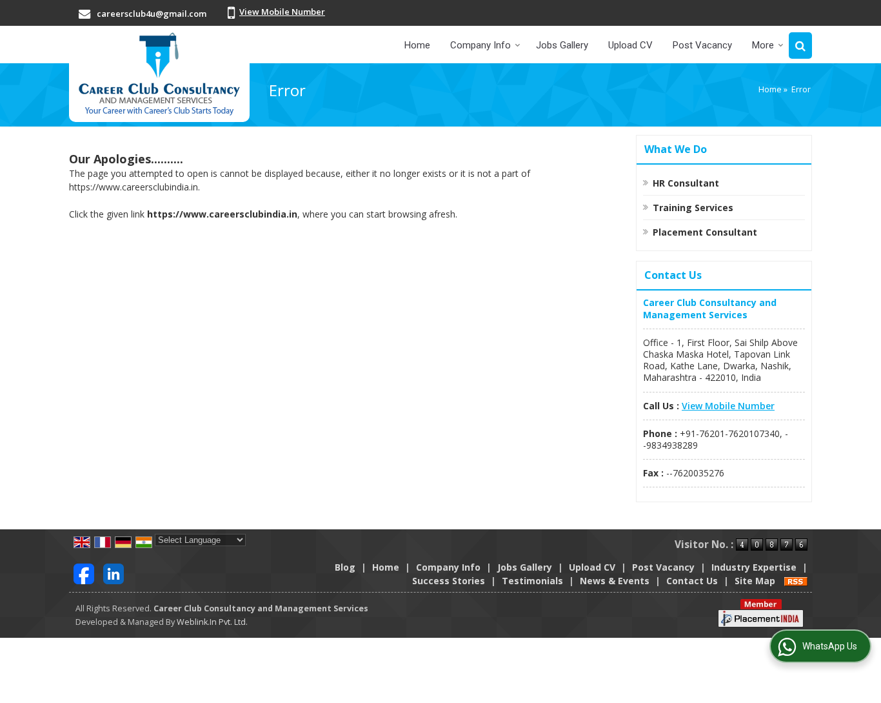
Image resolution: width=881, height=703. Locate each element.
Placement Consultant (705, 232)
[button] (282, 11)
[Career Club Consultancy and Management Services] (159, 74)
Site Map (755, 581)
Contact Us (692, 581)
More (763, 45)
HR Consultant (686, 183)
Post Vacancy (702, 45)
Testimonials (532, 581)
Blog (345, 567)
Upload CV (630, 45)
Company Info (480, 45)
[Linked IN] (113, 572)
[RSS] (795, 581)
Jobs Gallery (562, 45)
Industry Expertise (754, 567)
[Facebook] (84, 572)
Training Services (693, 207)
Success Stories (448, 581)
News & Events (614, 581)
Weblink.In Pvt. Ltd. (212, 621)
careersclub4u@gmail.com (151, 13)
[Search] (800, 45)
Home (417, 45)
